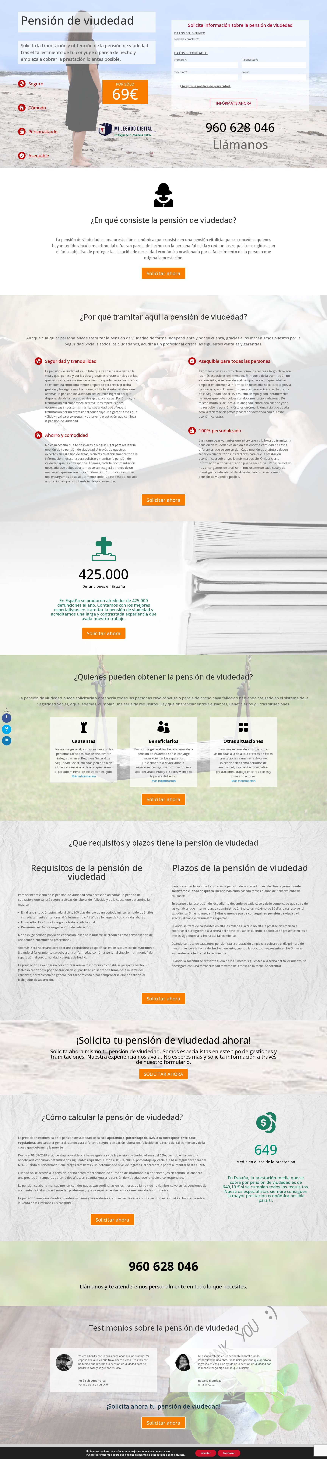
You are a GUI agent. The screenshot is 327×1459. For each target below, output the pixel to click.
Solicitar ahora (163, 273)
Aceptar (205, 1453)
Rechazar (229, 1453)
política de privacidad (213, 86)
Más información (84, 776)
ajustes (180, 1455)
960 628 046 (240, 127)
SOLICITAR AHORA (163, 1074)
